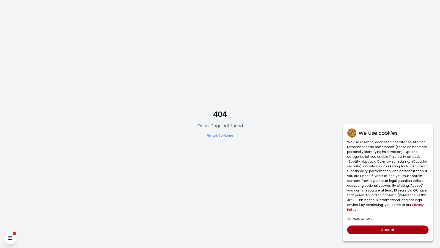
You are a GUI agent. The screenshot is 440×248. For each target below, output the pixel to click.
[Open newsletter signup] (10, 237)
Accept (388, 229)
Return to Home (220, 135)
